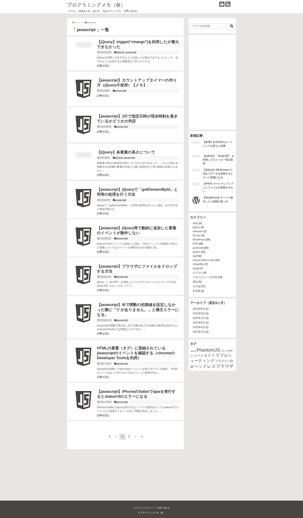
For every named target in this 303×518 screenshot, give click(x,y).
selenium (198, 231)
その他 (196, 286)
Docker (197, 235)
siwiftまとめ (84, 11)
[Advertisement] (212, 82)
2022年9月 (199, 309)
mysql (196, 268)
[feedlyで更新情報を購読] (221, 4)
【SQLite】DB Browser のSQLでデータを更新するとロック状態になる (218, 173)
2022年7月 (199, 318)
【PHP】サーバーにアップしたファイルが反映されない (218, 187)
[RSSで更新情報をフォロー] (227, 4)
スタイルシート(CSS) (205, 277)
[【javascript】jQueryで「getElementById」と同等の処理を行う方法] (83, 201)
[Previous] (116, 437)
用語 (195, 281)
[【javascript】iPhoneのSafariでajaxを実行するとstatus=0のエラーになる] (83, 403)
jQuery (120, 52)
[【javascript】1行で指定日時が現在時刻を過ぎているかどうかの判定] (83, 127)
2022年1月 (199, 331)
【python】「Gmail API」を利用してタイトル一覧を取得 (218, 160)
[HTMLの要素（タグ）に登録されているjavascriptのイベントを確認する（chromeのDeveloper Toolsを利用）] (83, 359)
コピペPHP (227, 350)
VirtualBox (198, 264)
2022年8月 (199, 313)
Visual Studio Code (203, 260)
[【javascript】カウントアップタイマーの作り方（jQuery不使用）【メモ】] (83, 91)
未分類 (196, 291)
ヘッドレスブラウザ (214, 366)
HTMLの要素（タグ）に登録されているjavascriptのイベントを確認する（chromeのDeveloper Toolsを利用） (136, 353)
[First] (110, 437)
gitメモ (96, 11)
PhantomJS (208, 350)
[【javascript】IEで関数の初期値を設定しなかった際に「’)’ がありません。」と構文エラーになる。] (83, 316)
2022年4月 (199, 327)
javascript (130, 52)
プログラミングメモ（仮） (96, 4)
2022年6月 (199, 322)
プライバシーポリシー (143, 508)
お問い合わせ (130, 11)
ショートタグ (200, 355)
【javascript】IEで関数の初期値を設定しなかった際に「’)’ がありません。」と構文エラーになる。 (138, 309)
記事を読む (103, 65)
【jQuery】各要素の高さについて (126, 152)
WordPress (199, 239)
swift (195, 256)
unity (195, 223)
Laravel (193, 351)
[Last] (142, 437)
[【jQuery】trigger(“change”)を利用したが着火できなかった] (83, 53)
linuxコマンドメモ (112, 11)
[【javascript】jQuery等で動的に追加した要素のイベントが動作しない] (83, 239)
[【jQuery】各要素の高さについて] (83, 163)
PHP (195, 243)
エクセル (198, 272)
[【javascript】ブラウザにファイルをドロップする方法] (83, 278)
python (196, 252)
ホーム (72, 11)
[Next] (135, 437)
